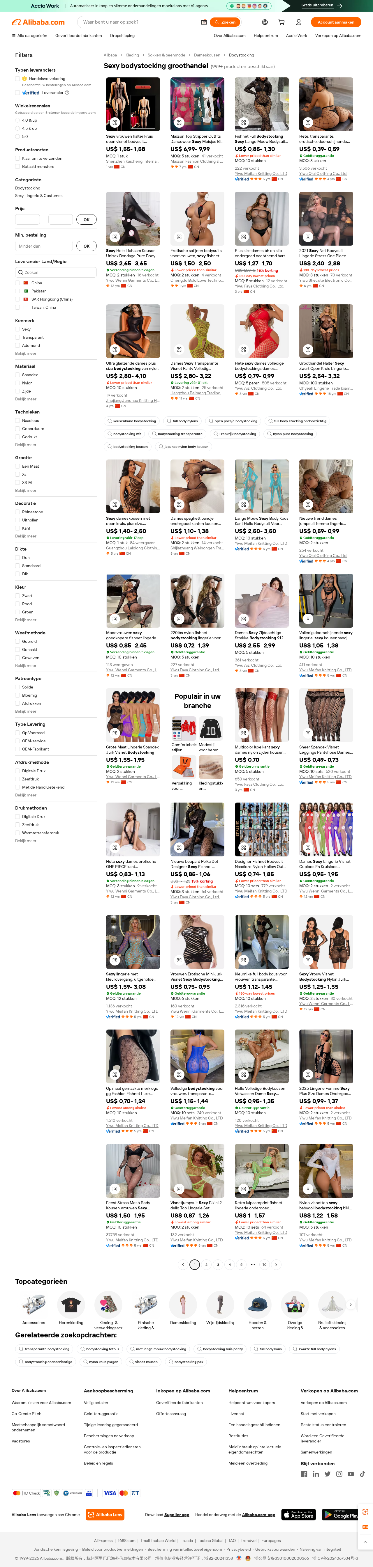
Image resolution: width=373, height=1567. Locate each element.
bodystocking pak (189, 1362)
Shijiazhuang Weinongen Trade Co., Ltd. (197, 548)
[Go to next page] (276, 1264)
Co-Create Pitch (26, 1413)
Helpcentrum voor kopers (251, 1402)
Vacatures (21, 1441)
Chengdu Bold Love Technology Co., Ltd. (197, 280)
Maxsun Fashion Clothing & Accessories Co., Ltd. (197, 161)
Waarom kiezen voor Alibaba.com (41, 1402)
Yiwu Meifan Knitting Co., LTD (261, 173)
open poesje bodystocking (236, 421)
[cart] (282, 23)
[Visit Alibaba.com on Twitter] (327, 1473)
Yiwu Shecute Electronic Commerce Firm (326, 280)
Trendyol (248, 1540)
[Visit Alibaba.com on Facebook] (304, 1473)
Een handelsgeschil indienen (254, 1424)
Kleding (132, 55)
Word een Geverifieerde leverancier (322, 1438)
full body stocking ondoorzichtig (300, 421)
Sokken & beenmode (166, 55)
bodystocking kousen (130, 447)
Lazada (186, 1540)
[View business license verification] (239, 1558)
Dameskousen (207, 55)
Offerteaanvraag (171, 1413)
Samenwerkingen (316, 1452)
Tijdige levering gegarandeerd (111, 1424)
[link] (365, 1511)
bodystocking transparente (180, 434)
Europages (271, 1540)
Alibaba (110, 55)
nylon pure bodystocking (293, 434)
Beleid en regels (98, 1463)
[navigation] (56, 660)
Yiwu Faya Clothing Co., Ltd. (259, 286)
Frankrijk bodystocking (237, 434)
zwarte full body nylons (317, 1349)
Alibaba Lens (24, 1514)
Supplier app (176, 1514)
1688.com (127, 1540)
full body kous (271, 1349)
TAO (232, 1540)
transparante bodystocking (47, 1349)
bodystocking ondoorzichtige (48, 1362)
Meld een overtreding (248, 1463)
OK (86, 219)
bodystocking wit (127, 434)
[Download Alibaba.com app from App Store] (298, 1514)
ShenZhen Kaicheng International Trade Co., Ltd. (133, 161)
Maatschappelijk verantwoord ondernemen (38, 1427)
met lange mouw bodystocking (161, 1349)
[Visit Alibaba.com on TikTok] (362, 1473)
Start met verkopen (318, 1413)
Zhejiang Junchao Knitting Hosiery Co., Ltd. (133, 400)
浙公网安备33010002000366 (281, 1558)
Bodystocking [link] (241, 55)
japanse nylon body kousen (186, 447)
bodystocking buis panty (223, 1349)
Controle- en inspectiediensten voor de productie (112, 1449)
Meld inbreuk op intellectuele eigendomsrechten (254, 1449)
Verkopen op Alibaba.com (324, 1402)
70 (265, 1265)
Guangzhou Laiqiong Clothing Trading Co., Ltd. (133, 548)
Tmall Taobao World (157, 1540)
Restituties (238, 1435)
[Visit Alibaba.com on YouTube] (350, 1473)
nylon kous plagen (103, 1362)
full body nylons (185, 421)
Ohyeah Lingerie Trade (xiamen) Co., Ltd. (326, 388)
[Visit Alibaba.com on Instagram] (339, 1473)
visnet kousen (146, 1362)
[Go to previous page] (183, 1264)
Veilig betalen (96, 1402)
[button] (203, 22)
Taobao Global (210, 1540)
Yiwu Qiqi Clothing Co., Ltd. (323, 173)
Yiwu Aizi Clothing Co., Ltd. (258, 388)
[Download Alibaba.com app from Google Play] (341, 1514)
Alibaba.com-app (258, 1514)
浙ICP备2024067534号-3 (335, 1558)
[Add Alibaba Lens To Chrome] (105, 1514)
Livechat (236, 1413)
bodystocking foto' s (102, 1349)
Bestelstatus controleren (323, 1424)
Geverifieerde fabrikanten (179, 1402)
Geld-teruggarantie (101, 1413)
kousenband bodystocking (134, 421)
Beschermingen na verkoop (109, 1435)
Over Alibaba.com (29, 1390)
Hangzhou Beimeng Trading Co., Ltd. (197, 393)
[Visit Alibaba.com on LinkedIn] (315, 1473)
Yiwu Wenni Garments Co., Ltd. (133, 280)
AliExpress (103, 1540)
